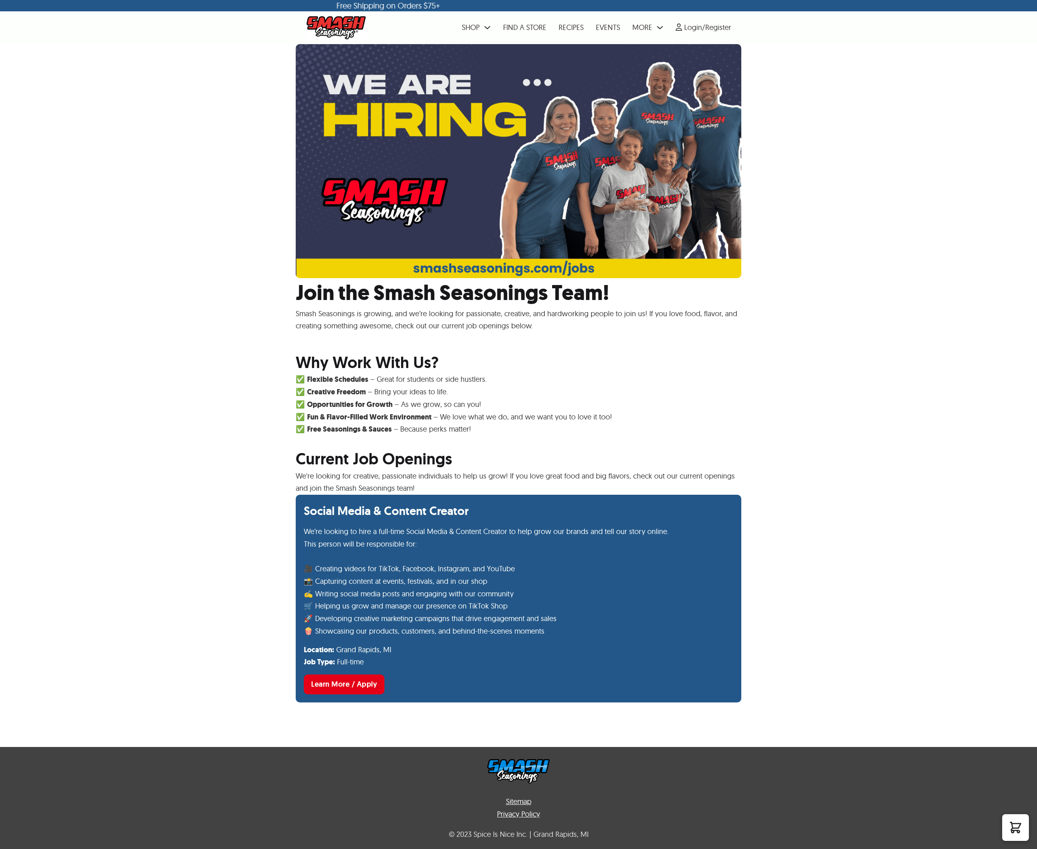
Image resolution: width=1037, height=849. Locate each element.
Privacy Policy (518, 814)
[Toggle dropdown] (487, 27)
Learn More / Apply (344, 684)
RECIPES (571, 27)
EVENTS (608, 27)
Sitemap (518, 801)
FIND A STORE (524, 27)
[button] (1015, 827)
